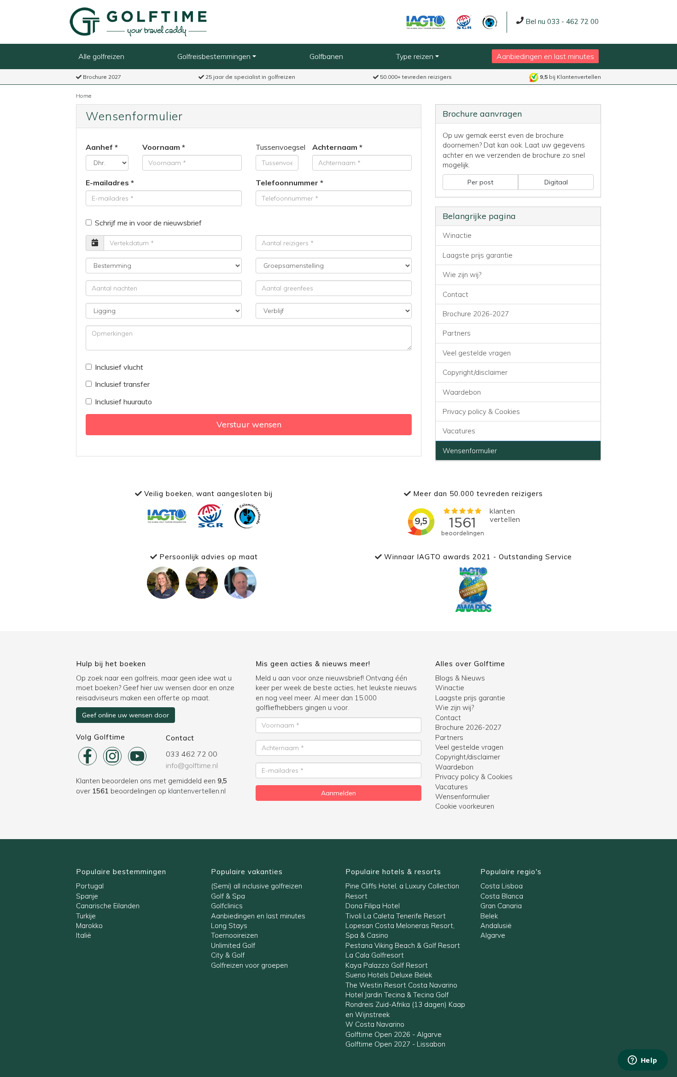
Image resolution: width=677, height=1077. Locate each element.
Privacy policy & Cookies (481, 411)
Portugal (90, 886)
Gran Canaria (501, 905)
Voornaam (161, 147)
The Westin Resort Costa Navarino (401, 985)
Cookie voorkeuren (464, 806)
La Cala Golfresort (374, 955)
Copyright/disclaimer (475, 372)
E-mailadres (107, 182)
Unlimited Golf (233, 945)
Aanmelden (338, 793)
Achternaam (334, 147)
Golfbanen (326, 56)
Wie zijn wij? (462, 274)
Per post (480, 182)
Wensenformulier (470, 450)
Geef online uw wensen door (125, 715)
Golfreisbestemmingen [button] (214, 56)
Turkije (86, 915)
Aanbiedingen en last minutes (545, 56)
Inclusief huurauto (123, 401)
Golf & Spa (228, 896)
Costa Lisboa (501, 886)
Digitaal (556, 182)
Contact (455, 294)
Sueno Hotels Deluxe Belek (388, 974)
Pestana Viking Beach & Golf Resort (402, 945)
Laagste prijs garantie (478, 255)
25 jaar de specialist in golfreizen (249, 76)
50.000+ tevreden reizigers (415, 76)
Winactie (457, 235)
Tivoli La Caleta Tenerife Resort (395, 915)
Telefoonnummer (287, 182)
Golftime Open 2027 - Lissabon (395, 1044)
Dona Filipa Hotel (372, 905)
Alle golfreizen (101, 56)
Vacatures (459, 430)
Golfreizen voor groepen (249, 965)
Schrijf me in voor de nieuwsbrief (148, 222)
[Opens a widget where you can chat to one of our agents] (642, 1060)
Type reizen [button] (415, 56)
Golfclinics (227, 905)
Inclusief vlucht (119, 367)
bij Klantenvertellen (570, 76)
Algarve (492, 935)
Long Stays (229, 925)
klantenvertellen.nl (197, 791)
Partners (457, 333)
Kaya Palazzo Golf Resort (386, 965)
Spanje (87, 896)
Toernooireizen (234, 935)
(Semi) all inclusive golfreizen (256, 886)
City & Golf (228, 955)
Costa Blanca (501, 896)
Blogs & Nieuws (460, 678)
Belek (489, 915)
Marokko (89, 925)
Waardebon (462, 392)
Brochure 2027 (101, 76)
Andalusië (496, 925)
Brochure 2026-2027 (476, 313)
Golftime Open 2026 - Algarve (393, 1034)
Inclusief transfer (122, 384)
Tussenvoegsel (277, 147)
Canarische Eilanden (108, 905)
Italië (83, 935)
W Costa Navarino (374, 1024)
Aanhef (99, 147)
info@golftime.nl (192, 765)
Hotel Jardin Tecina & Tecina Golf (397, 994)
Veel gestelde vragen (477, 353)
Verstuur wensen (248, 424)
